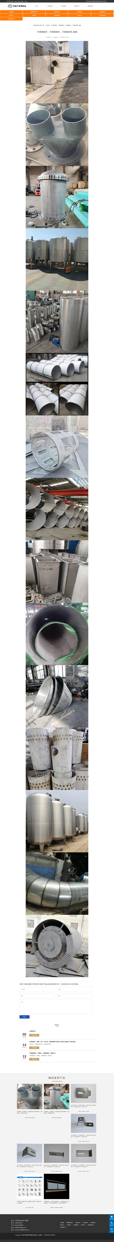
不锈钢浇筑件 (102, 15)
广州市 (26, 1)
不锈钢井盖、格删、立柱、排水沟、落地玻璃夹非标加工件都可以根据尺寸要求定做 (52, 1041)
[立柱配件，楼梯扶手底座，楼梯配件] (29, 1173)
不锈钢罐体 (57, 15)
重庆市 (19, 1)
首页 (36, 6)
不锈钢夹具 (32, 1031)
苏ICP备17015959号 (49, 1235)
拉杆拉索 (79, 15)
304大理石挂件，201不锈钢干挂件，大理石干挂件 (83, 1111)
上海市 (16, 1)
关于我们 (50, 6)
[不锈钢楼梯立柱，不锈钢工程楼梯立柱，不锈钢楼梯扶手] (56, 1173)
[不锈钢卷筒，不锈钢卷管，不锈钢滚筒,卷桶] (29, 1084)
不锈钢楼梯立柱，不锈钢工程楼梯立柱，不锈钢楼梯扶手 (56, 1207)
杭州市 (22, 1)
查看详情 (34, 1035)
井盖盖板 (11, 11)
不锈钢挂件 (80, 11)
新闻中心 (77, 6)
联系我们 (90, 6)
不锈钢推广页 (11, 18)
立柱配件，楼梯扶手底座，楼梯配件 (30, 1207)
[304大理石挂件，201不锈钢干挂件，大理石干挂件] (83, 1084)
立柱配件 (34, 15)
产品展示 (63, 6)
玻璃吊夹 (11, 15)
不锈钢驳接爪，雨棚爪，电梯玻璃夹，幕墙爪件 (42, 1053)
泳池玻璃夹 (102, 11)
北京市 (12, 1)
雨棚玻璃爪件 (34, 11)
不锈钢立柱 (57, 11)
